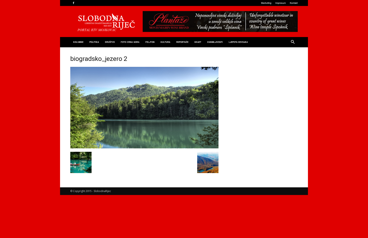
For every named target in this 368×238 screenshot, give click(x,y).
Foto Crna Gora (130, 42)
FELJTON (150, 42)
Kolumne (78, 42)
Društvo (110, 42)
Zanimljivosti (215, 42)
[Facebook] (73, 3)
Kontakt (294, 2)
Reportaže (182, 42)
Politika (94, 42)
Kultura (165, 42)
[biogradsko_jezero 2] (144, 147)
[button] (293, 42)
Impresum (280, 2)
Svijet (197, 42)
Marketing (266, 2)
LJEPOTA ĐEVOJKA (238, 42)
